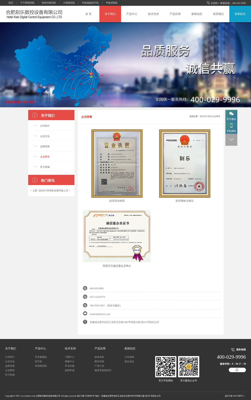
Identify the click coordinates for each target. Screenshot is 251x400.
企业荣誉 (45, 156)
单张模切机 (41, 366)
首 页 (88, 13)
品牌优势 (45, 146)
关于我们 (110, 13)
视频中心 (69, 361)
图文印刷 (99, 361)
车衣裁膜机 (41, 357)
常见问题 (69, 366)
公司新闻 (129, 357)
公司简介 (45, 126)
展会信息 (129, 361)
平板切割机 (112, 3)
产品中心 (131, 13)
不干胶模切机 (27, 3)
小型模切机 (69, 3)
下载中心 (69, 357)
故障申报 (69, 370)
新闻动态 (196, 13)
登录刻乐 (240, 13)
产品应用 (175, 13)
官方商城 (45, 167)
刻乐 (11, 3)
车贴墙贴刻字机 (90, 3)
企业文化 (45, 136)
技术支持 (153, 13)
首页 (202, 116)
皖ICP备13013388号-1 (234, 396)
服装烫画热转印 (103, 370)
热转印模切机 (49, 3)
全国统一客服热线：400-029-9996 (226, 3)
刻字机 (38, 361)
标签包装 (99, 357)
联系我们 (218, 13)
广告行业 (99, 366)
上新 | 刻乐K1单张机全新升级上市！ (51, 190)
